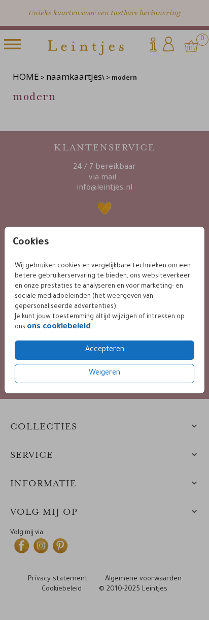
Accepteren (104, 350)
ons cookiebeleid (59, 327)
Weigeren (104, 373)
